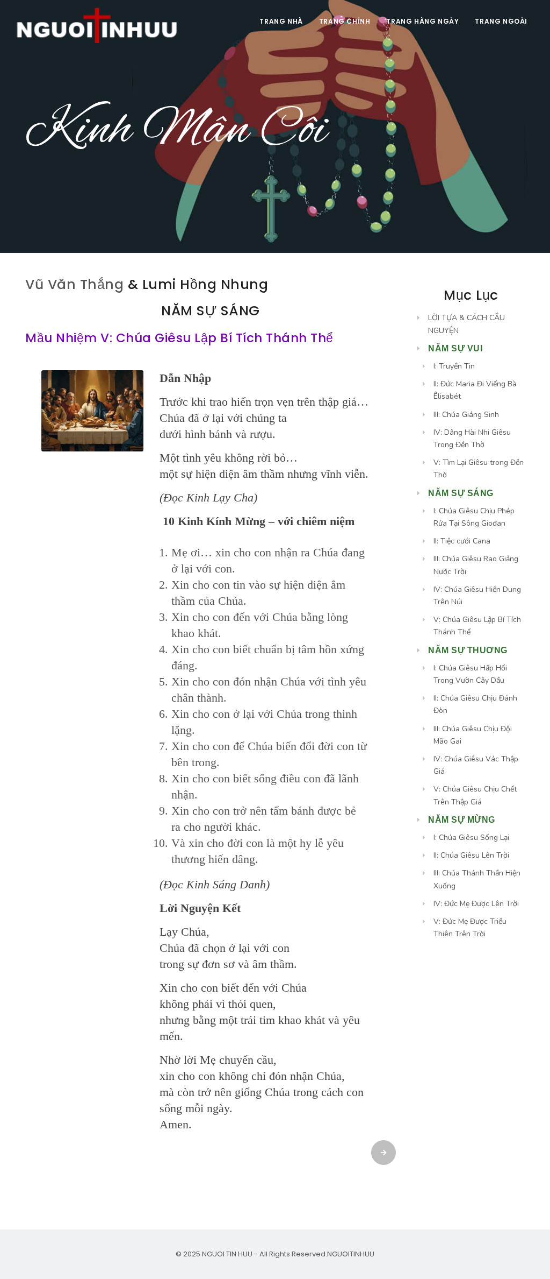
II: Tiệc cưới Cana (461, 541)
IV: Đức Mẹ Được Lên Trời (476, 904)
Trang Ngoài (501, 21)
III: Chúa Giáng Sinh (466, 414)
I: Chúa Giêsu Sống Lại (471, 837)
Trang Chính (345, 21)
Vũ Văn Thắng (74, 284)
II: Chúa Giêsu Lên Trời (471, 855)
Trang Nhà (280, 21)
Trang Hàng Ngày (422, 21)
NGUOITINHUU (350, 1254)
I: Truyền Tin (454, 366)
